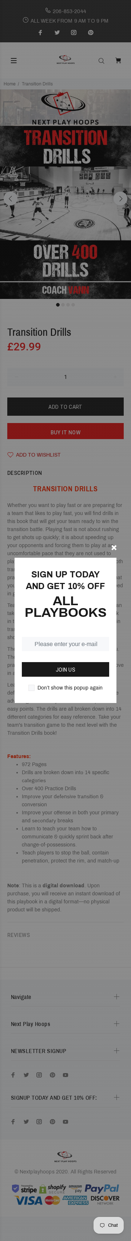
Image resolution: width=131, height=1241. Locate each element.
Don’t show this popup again (70, 688)
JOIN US (65, 670)
